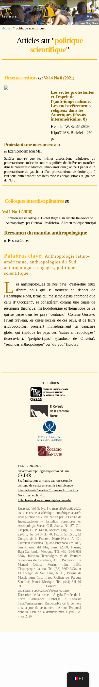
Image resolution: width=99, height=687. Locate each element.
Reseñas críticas (21, 77)
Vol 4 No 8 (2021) (59, 77)
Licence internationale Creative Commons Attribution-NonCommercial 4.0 (48, 490)
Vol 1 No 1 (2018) (17, 211)
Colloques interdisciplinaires (35, 201)
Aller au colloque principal (78, 223)
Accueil (7, 28)
